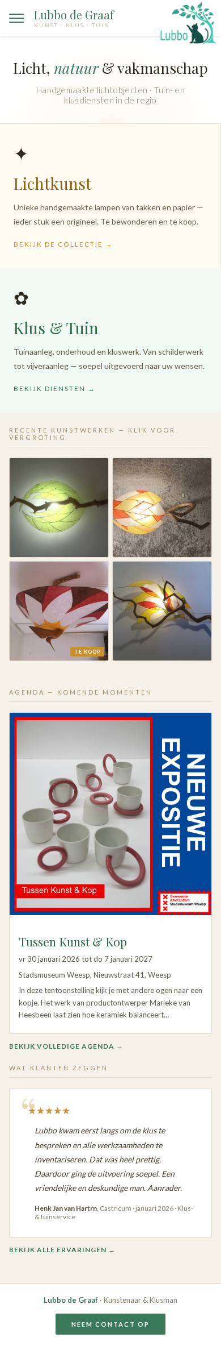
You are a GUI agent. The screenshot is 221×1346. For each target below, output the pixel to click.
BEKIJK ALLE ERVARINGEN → (62, 1249)
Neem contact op (110, 1324)
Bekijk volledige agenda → (66, 1046)
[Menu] (16, 18)
